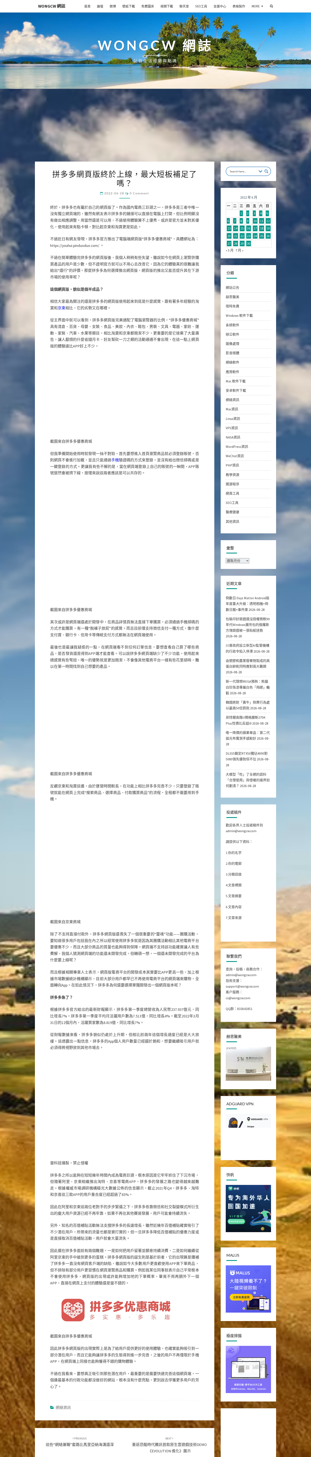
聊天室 (184, 6)
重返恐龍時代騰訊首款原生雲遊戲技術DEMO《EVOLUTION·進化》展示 (169, 1444)
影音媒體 (232, 353)
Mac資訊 (232, 409)
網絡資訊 (63, 1407)
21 (235, 236)
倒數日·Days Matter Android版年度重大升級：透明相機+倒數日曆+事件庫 (247, 604)
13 (229, 228)
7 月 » (239, 250)
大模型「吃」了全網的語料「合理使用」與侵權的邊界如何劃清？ (248, 780)
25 (261, 236)
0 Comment (139, 193)
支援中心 (219, 6)
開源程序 (232, 484)
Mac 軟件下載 (236, 381)
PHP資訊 (232, 465)
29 (242, 243)
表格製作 (239, 6)
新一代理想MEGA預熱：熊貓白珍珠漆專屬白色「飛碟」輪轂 (248, 687)
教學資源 (232, 475)
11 (261, 221)
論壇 (100, 6)
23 (248, 236)
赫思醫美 (232, 297)
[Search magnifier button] (266, 171)
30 (248, 243)
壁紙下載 (128, 6)
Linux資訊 (233, 418)
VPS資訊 (232, 428)
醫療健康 (232, 512)
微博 (113, 6)
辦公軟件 (232, 334)
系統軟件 (232, 325)
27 (229, 243)
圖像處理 (232, 344)
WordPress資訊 (237, 446)
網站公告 (232, 287)
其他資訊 (232, 521)
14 (235, 228)
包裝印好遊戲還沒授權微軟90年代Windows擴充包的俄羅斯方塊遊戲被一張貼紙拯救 (248, 624)
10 (255, 221)
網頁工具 (232, 493)
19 (268, 228)
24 (255, 236)
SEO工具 (201, 6)
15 (242, 228)
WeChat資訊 (235, 456)
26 (268, 236)
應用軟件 (232, 372)
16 (248, 228)
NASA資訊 (233, 437)
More (256, 6)
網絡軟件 (232, 362)
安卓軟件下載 (236, 390)
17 (255, 228)
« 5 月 (230, 250)
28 (235, 243)
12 (268, 221)
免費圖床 (147, 6)
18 (261, 228)
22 (242, 236)
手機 (115, 460)
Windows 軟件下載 (239, 315)
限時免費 (232, 306)
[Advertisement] (155, 129)
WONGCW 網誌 (51, 6)
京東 (61, 308)
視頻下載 (166, 6)
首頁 (87, 6)
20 (229, 236)
